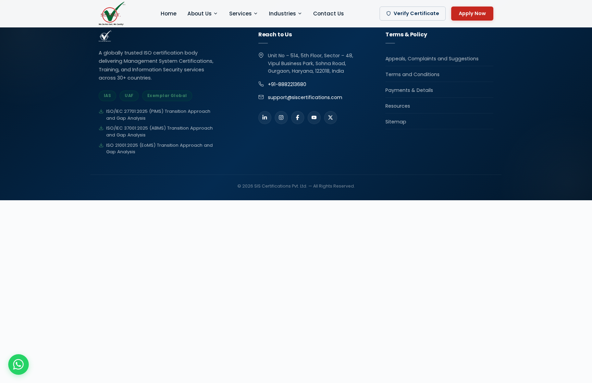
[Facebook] (297, 117)
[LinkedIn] (264, 117)
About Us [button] (199, 13)
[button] (18, 364)
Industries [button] (282, 13)
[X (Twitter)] (330, 117)
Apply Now (472, 13)
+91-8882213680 (287, 84)
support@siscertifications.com (305, 97)
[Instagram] (281, 117)
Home (168, 13)
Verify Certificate (416, 13)
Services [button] (240, 13)
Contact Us (328, 13)
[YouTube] (314, 117)
